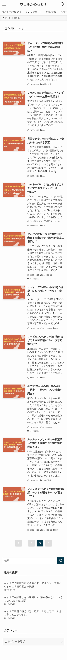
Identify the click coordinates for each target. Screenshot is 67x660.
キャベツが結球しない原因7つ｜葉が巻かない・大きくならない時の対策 (33, 601)
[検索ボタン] (62, 4)
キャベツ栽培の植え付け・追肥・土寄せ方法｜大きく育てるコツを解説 (32, 615)
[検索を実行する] (60, 560)
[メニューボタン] (4, 4)
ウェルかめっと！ (33, 4)
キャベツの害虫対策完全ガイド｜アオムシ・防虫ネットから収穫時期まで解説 (32, 587)
